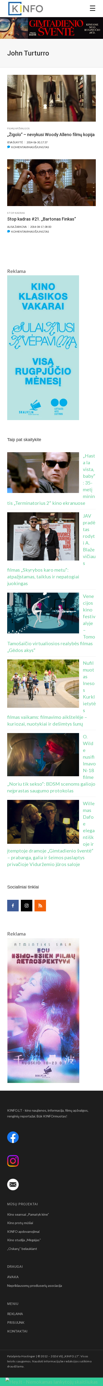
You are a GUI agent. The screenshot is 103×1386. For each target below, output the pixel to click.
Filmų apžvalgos (18, 128)
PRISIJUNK (15, 1322)
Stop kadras (16, 212)
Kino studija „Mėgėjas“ (24, 1240)
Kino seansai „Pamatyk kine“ (28, 1214)
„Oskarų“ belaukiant (22, 1249)
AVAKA (13, 1277)
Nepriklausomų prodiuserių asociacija (34, 1285)
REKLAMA (15, 1314)
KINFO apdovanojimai (23, 1231)
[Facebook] (13, 905)
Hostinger (28, 1356)
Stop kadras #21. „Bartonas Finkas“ (41, 219)
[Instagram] (26, 905)
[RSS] (40, 905)
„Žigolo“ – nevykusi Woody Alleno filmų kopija (51, 134)
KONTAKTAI (17, 1331)
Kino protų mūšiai (20, 1223)
